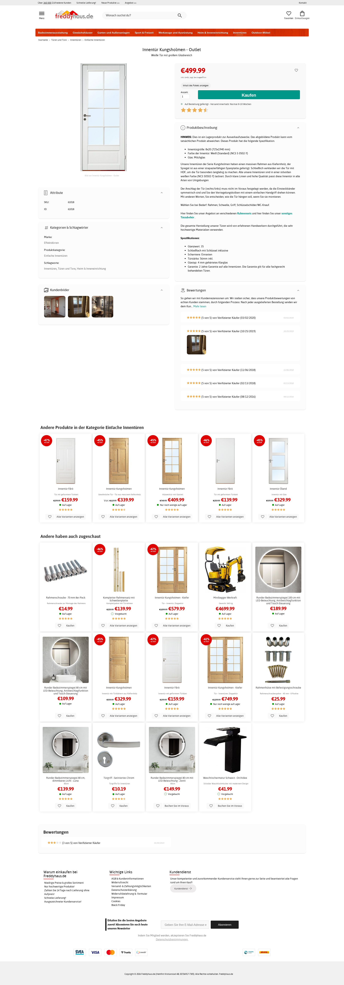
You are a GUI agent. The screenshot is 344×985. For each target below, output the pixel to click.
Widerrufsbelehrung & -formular (129, 893)
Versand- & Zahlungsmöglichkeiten (131, 886)
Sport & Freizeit (144, 32)
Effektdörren (51, 242)
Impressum (117, 897)
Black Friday (118, 905)
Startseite (43, 39)
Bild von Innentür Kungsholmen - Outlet (102, 175)
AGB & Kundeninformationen (127, 878)
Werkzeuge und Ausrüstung (176, 32)
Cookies (115, 901)
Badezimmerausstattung (53, 32)
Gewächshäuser (82, 32)
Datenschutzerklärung (124, 890)
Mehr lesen (199, 306)
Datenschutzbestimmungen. (172, 939)
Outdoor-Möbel (261, 32)
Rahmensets (244, 213)
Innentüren (240, 32)
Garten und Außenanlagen (113, 32)
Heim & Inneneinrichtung (213, 32)
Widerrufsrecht (119, 882)
